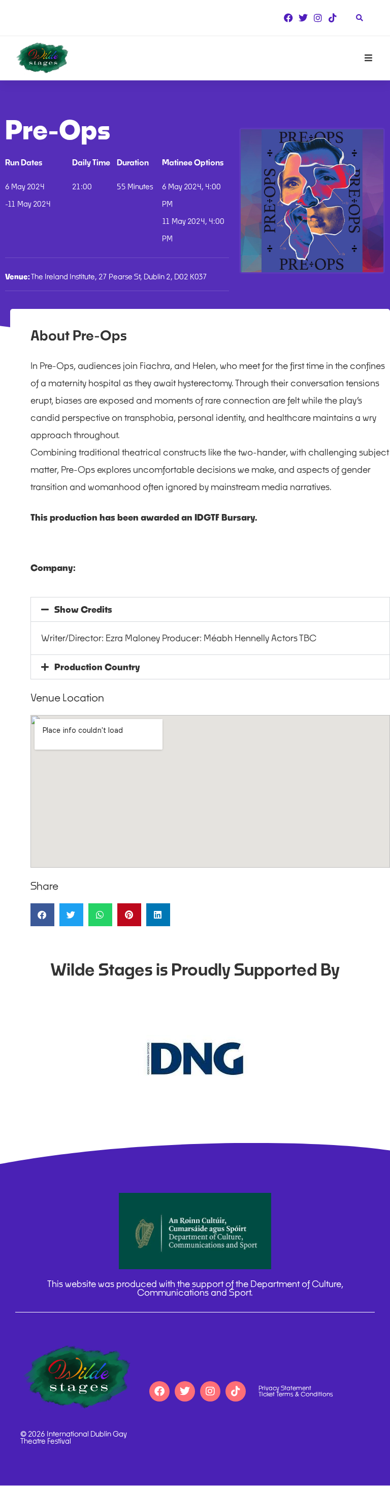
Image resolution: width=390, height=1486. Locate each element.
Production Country (97, 667)
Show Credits (83, 609)
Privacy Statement (284, 1388)
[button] (210, 609)
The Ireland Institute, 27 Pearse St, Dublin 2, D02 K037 (106, 276)
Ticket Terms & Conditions (295, 1394)
